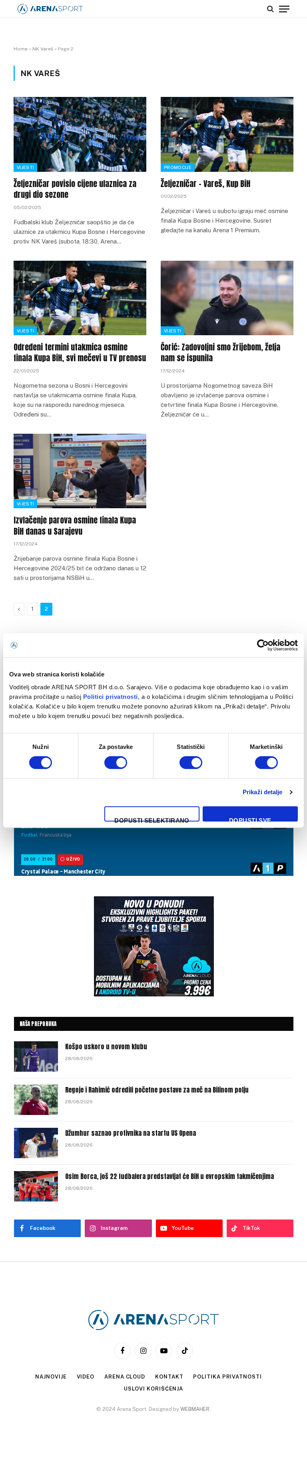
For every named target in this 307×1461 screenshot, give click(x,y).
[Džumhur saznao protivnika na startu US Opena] (36, 1143)
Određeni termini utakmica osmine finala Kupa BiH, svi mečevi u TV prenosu (80, 352)
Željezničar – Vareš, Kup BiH (205, 183)
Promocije (177, 167)
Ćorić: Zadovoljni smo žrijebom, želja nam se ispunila (220, 352)
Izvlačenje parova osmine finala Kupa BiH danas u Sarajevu (75, 525)
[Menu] (284, 9)
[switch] (115, 762)
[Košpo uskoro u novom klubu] (36, 1056)
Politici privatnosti (110, 696)
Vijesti (25, 167)
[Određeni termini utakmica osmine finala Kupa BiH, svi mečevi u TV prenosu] (80, 298)
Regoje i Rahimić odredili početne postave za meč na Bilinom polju (157, 1090)
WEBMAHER (194, 1409)
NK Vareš (42, 49)
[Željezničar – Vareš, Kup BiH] (227, 134)
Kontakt (169, 1377)
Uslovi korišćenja (153, 1389)
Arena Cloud (124, 1377)
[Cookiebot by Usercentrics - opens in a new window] (263, 645)
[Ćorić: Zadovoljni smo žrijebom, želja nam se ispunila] (227, 298)
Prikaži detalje (263, 792)
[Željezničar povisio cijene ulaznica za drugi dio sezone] (80, 134)
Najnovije (50, 1377)
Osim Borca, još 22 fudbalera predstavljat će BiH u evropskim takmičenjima (169, 1176)
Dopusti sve (250, 819)
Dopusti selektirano (151, 819)
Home (21, 49)
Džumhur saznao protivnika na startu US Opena (130, 1133)
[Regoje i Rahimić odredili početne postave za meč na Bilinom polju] (36, 1100)
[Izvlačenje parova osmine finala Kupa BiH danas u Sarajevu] (80, 471)
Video (86, 1377)
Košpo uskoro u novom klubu (106, 1046)
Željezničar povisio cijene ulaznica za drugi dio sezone (75, 189)
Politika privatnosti (227, 1377)
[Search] (270, 9)
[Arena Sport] (50, 9)
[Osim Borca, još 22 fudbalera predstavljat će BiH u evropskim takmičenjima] (36, 1186)
